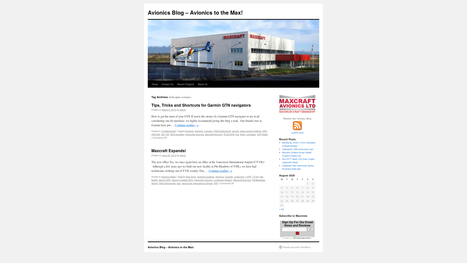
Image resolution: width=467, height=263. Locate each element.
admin (183, 109)
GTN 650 (155, 134)
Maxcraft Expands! (168, 150)
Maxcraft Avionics (242, 180)
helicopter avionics (194, 134)
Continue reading (186, 125)
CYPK (248, 176)
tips (237, 134)
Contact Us (167, 84)
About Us (203, 84)
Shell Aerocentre (167, 183)
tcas (179, 183)
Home (155, 84)
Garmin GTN (165, 180)
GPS (265, 131)
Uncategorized (168, 131)
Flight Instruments (222, 131)
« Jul (281, 209)
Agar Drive (191, 176)
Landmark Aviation (223, 180)
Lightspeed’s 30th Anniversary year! (298, 149)
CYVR (255, 176)
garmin (235, 131)
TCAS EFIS (228, 134)
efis (261, 176)
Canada (208, 131)
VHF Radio (262, 134)
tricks (242, 134)
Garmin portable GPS (182, 180)
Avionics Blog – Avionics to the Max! (195, 12)
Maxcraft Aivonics (213, 134)
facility (154, 180)
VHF (216, 183)
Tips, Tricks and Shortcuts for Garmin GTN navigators (201, 105)
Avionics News (168, 176)
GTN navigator (177, 134)
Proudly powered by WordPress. (297, 247)
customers (239, 176)
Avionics (199, 131)
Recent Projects (185, 84)
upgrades (251, 134)
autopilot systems (205, 176)
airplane (190, 131)
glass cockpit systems (250, 131)
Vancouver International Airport (197, 183)
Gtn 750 (165, 134)
